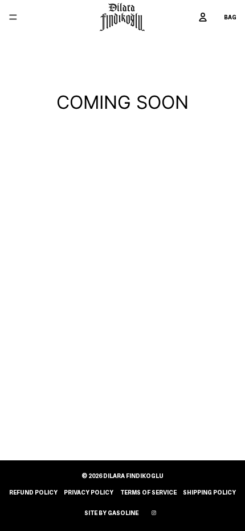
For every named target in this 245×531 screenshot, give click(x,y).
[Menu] (13, 17)
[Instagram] (154, 513)
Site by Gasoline (111, 512)
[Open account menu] (203, 17)
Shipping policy (209, 492)
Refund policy (33, 492)
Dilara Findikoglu (133, 475)
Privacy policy (88, 492)
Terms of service (148, 492)
